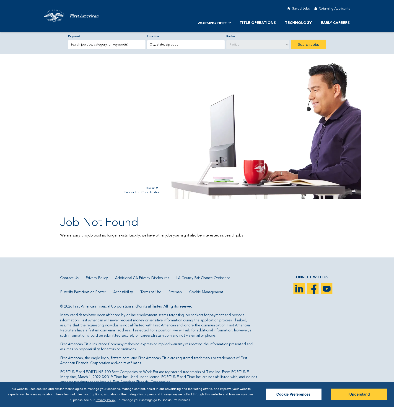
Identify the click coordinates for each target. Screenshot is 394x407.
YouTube (326, 288)
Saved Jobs (301, 8)
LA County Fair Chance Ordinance (203, 278)
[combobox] (186, 44)
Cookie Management (206, 292)
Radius (230, 36)
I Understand (358, 394)
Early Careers (335, 23)
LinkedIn (299, 288)
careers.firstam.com (156, 336)
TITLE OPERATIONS (258, 23)
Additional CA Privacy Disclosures (142, 278)
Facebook (313, 288)
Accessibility (123, 292)
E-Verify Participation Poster (83, 292)
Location (153, 36)
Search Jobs (308, 45)
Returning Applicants (334, 8)
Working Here (212, 23)
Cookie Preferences (293, 394)
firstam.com (97, 330)
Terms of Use (150, 292)
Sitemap (175, 292)
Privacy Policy (97, 278)
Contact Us (69, 278)
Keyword (74, 36)
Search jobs (234, 235)
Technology (298, 23)
